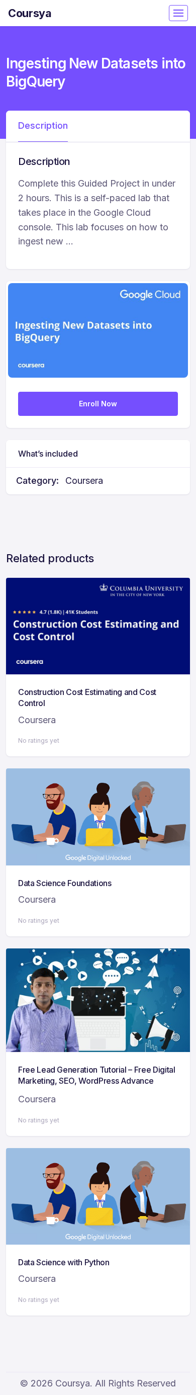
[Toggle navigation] (178, 13)
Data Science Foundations (65, 883)
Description (43, 125)
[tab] (43, 126)
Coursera (84, 480)
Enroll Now (98, 403)
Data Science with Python (64, 1262)
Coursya (30, 13)
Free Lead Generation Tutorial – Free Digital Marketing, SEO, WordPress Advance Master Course (96, 1081)
